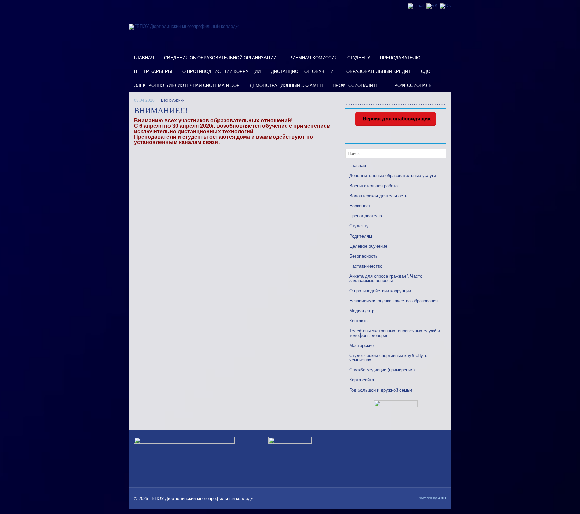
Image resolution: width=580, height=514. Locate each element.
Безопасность (363, 256)
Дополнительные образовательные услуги (392, 175)
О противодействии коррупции (221, 71)
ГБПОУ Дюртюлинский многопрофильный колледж (201, 498)
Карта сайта (361, 379)
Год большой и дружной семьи (380, 390)
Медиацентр (361, 310)
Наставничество (365, 266)
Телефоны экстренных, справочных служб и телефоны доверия (394, 333)
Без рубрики (173, 100)
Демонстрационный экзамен (286, 85)
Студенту (358, 57)
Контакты (358, 320)
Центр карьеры (153, 71)
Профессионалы (412, 85)
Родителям (360, 236)
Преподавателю (400, 57)
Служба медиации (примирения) (382, 369)
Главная (144, 57)
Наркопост (360, 205)
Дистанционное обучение (303, 71)
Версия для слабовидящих (395, 118)
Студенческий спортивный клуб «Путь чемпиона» (388, 357)
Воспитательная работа (373, 185)
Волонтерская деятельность (378, 195)
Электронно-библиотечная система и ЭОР (187, 85)
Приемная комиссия (311, 57)
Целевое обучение (368, 246)
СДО (425, 71)
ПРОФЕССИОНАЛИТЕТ (357, 85)
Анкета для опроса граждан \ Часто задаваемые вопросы (385, 278)
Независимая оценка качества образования (393, 300)
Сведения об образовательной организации (220, 57)
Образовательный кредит (378, 71)
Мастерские (361, 345)
